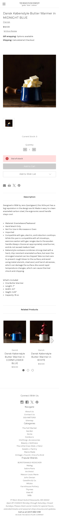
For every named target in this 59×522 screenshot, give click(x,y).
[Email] (4, 185)
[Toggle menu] (4, 4)
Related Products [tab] (29, 309)
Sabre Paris (29, 468)
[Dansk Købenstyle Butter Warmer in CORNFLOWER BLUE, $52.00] (14, 332)
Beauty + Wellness (29, 443)
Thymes (29, 489)
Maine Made (29, 452)
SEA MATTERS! (29, 417)
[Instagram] (21, 402)
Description (29, 197)
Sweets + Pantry (29, 449)
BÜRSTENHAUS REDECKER (30, 462)
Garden (29, 431)
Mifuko (29, 483)
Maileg (29, 465)
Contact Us (29, 414)
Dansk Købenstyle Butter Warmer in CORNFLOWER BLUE (15, 358)
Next (52, 340)
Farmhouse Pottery (29, 486)
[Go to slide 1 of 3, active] (23, 370)
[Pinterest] (19, 185)
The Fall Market (29, 428)
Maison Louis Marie (29, 474)
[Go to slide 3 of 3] (33, 370)
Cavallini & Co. (29, 480)
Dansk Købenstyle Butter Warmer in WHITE (41, 356)
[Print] (9, 185)
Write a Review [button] (10, 31)
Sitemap (29, 420)
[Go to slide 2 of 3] (28, 370)
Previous (4, 340)
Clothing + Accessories (29, 440)
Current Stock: (29, 136)
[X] (14, 185)
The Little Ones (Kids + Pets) (29, 446)
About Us (29, 411)
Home (29, 434)
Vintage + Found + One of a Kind (29, 455)
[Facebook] (26, 402)
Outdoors (29, 437)
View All (29, 492)
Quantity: (29, 145)
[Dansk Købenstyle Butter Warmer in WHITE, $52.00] (41, 332)
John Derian (29, 477)
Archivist (29, 471)
